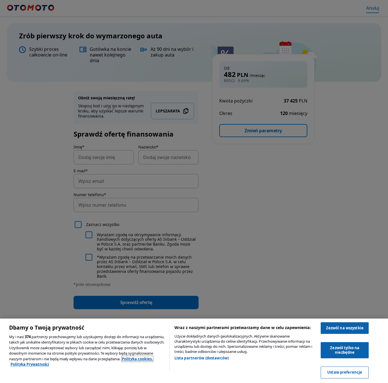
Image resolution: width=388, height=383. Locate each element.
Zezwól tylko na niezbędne (344, 350)
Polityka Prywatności (30, 364)
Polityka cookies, (137, 358)
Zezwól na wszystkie (345, 327)
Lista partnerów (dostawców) (201, 358)
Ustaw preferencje (344, 372)
